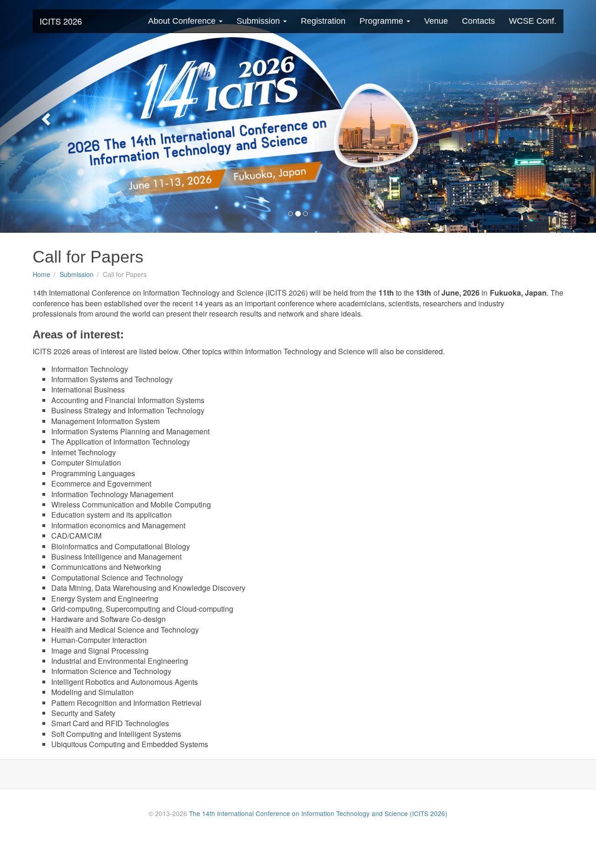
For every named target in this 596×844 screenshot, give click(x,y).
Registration (323, 21)
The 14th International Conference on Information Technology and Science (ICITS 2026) (318, 813)
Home (41, 274)
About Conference (183, 21)
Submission (259, 21)
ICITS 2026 (61, 21)
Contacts (478, 21)
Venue (436, 21)
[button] (44, 116)
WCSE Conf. (532, 21)
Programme (382, 21)
